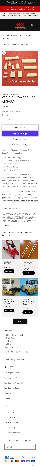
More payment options (20, 139)
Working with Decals (12, 388)
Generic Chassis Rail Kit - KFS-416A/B (28, 263)
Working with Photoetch (13, 383)
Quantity (5, 115)
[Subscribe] (33, 447)
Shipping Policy (10, 417)
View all (20, 321)
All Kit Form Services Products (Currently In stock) (19, 36)
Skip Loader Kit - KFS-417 (9, 263)
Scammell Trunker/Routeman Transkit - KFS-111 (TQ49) (28, 302)
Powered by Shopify (28, 465)
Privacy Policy (10, 412)
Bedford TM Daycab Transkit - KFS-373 (10, 301)
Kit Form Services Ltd (16, 465)
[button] (2, 25)
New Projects (9, 393)
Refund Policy (9, 428)
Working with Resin (11, 373)
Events (7, 398)
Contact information (12, 433)
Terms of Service (11, 422)
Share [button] (6, 225)
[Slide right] (24, 89)
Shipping (4, 111)
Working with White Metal (14, 378)
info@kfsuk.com (17, 360)
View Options (28, 273)
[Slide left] (15, 89)
